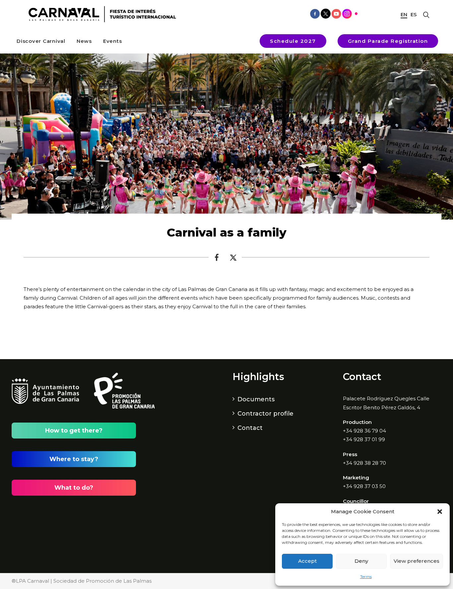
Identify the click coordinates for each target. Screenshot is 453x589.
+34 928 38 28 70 (364, 463)
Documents (256, 399)
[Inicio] (100, 14)
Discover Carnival (41, 41)
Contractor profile (265, 413)
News (84, 41)
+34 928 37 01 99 (364, 439)
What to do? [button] (73, 487)
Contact (250, 428)
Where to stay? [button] (73, 459)
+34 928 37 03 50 (364, 486)
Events (112, 41)
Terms (366, 576)
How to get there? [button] (73, 430)
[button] (439, 511)
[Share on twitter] (233, 259)
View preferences (416, 561)
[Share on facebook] (217, 259)
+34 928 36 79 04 (364, 431)
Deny (361, 561)
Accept (307, 561)
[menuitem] (41, 41)
